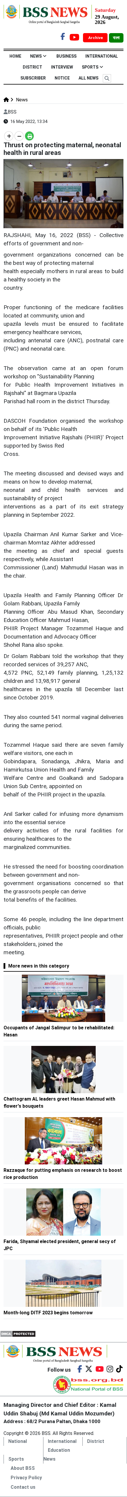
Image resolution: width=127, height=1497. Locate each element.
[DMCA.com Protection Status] (18, 1333)
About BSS (23, 1468)
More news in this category (38, 966)
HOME (15, 56)
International (101, 56)
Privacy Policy (26, 1477)
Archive (96, 37)
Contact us (23, 1487)
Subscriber (33, 78)
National (17, 1441)
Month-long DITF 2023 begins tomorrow (48, 1312)
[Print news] (29, 136)
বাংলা (116, 37)
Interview (62, 67)
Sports (90, 67)
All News (88, 78)
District (32, 67)
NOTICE (62, 78)
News (36, 56)
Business (66, 56)
